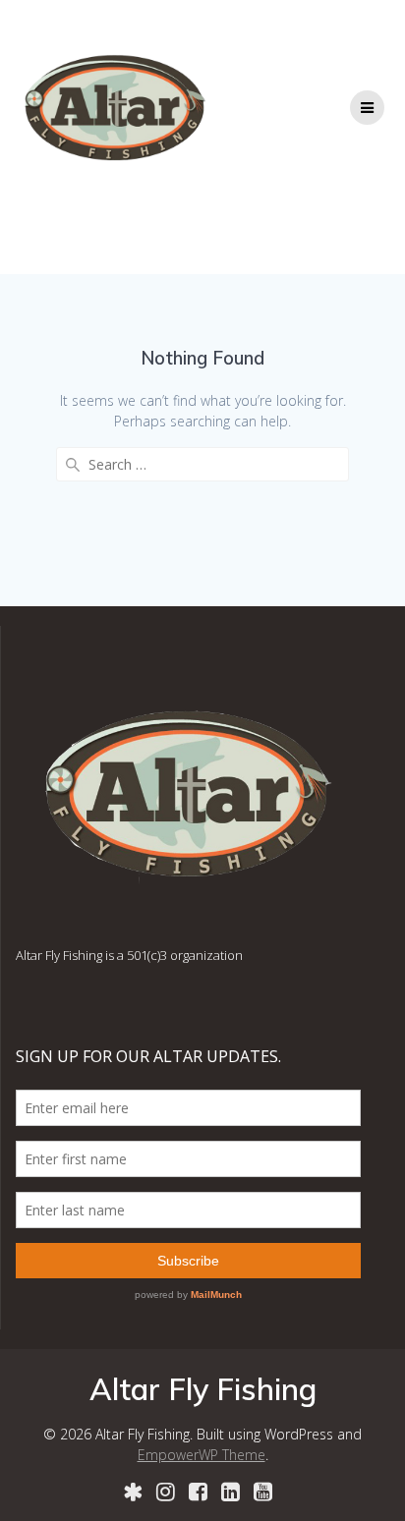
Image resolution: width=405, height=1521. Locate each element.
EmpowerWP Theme (201, 1454)
